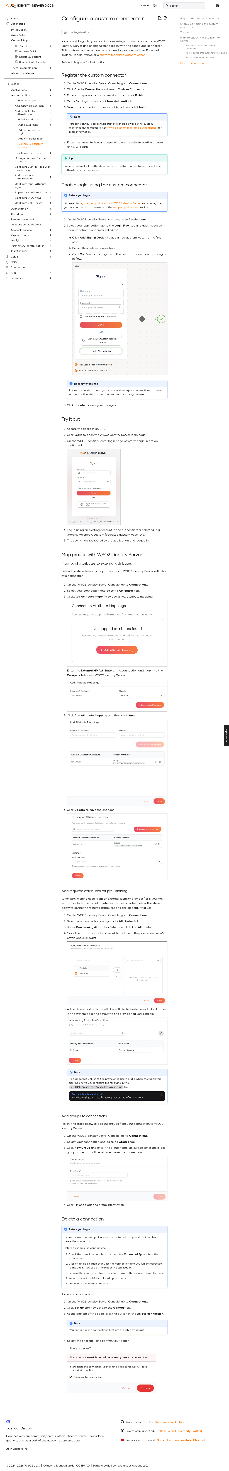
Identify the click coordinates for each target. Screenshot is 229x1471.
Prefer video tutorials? (140, 1440)
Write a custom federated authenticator (132, 127)
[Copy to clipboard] (162, 1094)
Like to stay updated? (140, 1431)
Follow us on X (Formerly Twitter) (179, 1431)
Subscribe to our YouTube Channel (181, 1440)
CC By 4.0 (83, 1465)
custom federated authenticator (122, 54)
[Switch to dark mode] (155, 5)
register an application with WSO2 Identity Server (110, 203)
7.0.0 (144, 5)
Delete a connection (192, 62)
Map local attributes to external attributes (202, 47)
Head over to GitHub (169, 1422)
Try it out (186, 32)
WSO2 (28, 1465)
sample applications (125, 207)
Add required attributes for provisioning (206, 52)
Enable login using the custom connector (199, 25)
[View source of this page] (159, 18)
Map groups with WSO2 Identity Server (200, 39)
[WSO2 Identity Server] (29, 5)
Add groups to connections (200, 57)
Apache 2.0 (139, 1465)
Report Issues (226, 735)
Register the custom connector (199, 18)
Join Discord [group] (14, 1448)
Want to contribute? (139, 1422)
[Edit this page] (165, 18)
